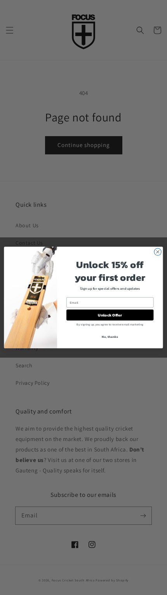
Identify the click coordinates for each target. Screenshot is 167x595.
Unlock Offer (110, 315)
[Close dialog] (157, 251)
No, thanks (110, 336)
